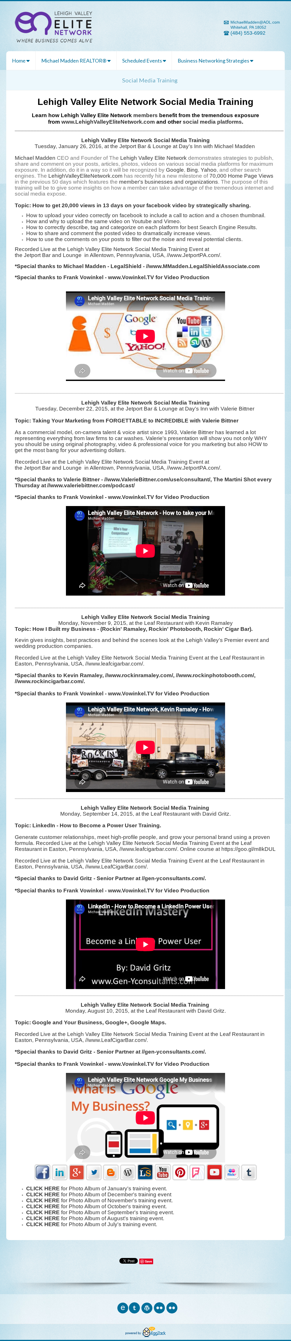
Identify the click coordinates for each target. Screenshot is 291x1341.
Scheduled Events (142, 60)
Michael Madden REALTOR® (74, 60)
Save (148, 1261)
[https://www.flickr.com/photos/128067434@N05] (232, 1179)
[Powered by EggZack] (145, 1335)
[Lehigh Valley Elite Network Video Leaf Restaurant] (214, 1179)
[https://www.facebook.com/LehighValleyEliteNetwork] (42, 1179)
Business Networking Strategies (214, 60)
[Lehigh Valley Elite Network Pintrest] (180, 1179)
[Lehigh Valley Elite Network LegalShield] (145, 1179)
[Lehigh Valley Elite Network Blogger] (111, 1179)
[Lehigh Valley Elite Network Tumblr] (249, 1179)
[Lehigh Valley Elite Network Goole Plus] (77, 1179)
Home (19, 60)
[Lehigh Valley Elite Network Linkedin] (60, 1179)
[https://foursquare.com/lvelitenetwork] (197, 1179)
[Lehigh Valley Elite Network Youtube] (163, 1179)
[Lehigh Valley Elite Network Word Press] (128, 1179)
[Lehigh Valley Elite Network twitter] (94, 1179)
